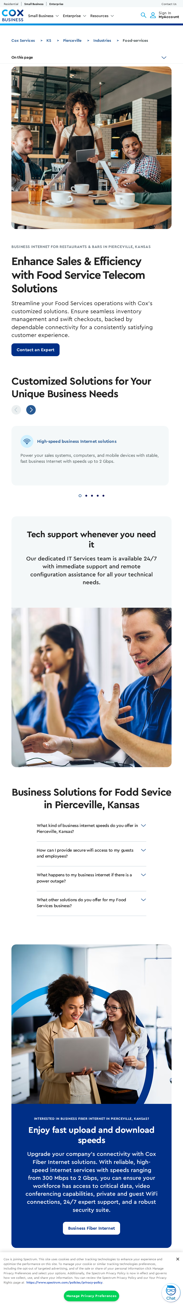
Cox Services (23, 40)
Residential (11, 4)
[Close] (178, 1259)
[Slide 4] (98, 495)
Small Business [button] (40, 16)
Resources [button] (99, 16)
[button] (143, 15)
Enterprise (56, 4)
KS (48, 40)
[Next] (31, 410)
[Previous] (16, 410)
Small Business (33, 4)
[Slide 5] (103, 495)
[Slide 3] (92, 495)
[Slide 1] (80, 495)
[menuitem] (43, 16)
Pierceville (72, 40)
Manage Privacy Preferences (91, 1296)
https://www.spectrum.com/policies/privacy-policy (64, 1282)
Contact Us (169, 4)
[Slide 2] (86, 495)
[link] (35, 349)
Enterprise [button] (72, 16)
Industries (102, 40)
